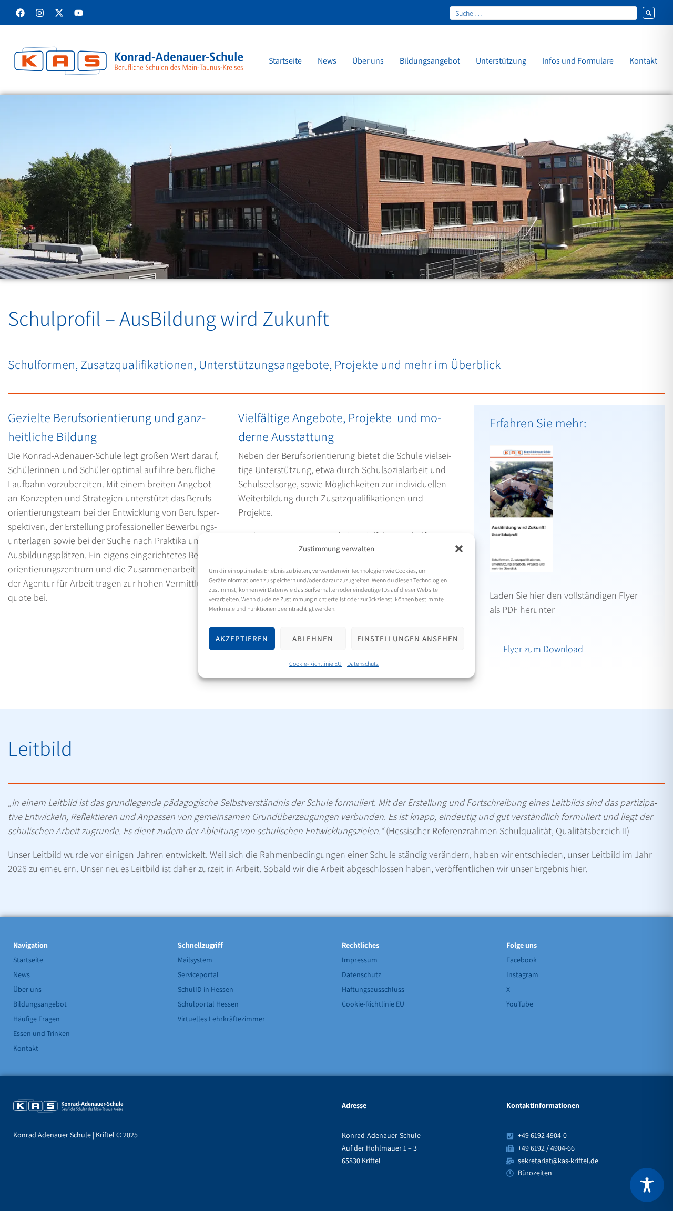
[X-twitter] (59, 13)
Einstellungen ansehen (407, 638)
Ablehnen (312, 638)
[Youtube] (79, 13)
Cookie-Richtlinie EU (315, 664)
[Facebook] (20, 13)
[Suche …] (543, 12)
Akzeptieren (242, 638)
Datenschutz (363, 664)
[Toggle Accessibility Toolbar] (647, 1185)
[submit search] (649, 13)
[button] (459, 548)
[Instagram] (40, 13)
